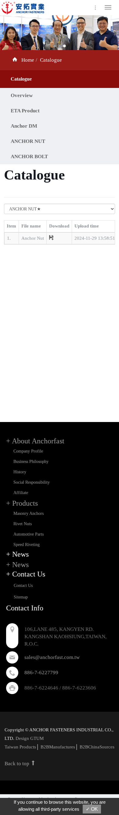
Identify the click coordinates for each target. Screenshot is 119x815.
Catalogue (51, 60)
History (19, 472)
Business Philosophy (31, 461)
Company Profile (28, 451)
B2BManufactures (58, 746)
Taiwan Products (20, 746)
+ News (17, 565)
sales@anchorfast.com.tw (52, 657)
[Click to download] (51, 238)
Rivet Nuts (22, 524)
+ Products (22, 503)
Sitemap (21, 597)
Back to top (18, 763)
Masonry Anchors (28, 513)
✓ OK (92, 809)
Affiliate (20, 492)
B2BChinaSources (97, 746)
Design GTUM (30, 738)
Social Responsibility (31, 482)
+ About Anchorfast (35, 441)
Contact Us (23, 585)
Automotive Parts (28, 534)
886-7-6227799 (41, 672)
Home (27, 60)
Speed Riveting (26, 544)
